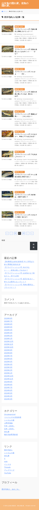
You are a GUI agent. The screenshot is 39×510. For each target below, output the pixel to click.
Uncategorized (9, 414)
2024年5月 (8, 393)
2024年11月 (8, 379)
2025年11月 (8, 344)
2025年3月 (8, 367)
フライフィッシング (25, 36)
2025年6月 (8, 359)
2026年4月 (8, 330)
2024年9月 (8, 382)
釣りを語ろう (28, 40)
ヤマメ (34, 36)
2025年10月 (8, 347)
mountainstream (28, 34)
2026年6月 (8, 324)
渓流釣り (25, 38)
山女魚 (16, 38)
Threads (7, 467)
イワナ (17, 161)
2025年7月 (8, 356)
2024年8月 (8, 385)
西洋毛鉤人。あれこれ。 (11, 489)
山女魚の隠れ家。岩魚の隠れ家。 (15, 4)
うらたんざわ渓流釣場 (12, 417)
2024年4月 (8, 396)
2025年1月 (8, 373)
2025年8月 (8, 353)
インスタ (7, 464)
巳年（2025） (9, 429)
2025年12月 (8, 341)
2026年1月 (8, 338)
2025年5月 (8, 361)
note (5, 461)
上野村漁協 (8, 423)
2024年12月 (8, 376)
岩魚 (33, 161)
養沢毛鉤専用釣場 (11, 434)
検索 (3, 240)
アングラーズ (9, 470)
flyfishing (19, 34)
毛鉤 (20, 38)
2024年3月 (8, 399)
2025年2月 (8, 370)
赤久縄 (22, 40)
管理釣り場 (31, 38)
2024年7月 (8, 387)
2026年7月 (8, 321)
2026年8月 (8, 318)
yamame (17, 36)
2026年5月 (8, 327)
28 (24, 233)
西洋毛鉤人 (31, 163)
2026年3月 (8, 333)
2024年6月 (8, 390)
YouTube (7, 473)
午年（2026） (9, 426)
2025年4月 (8, 364)
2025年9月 (8, 350)
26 (15, 233)
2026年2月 (8, 336)
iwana (25, 159)
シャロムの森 (9, 420)
